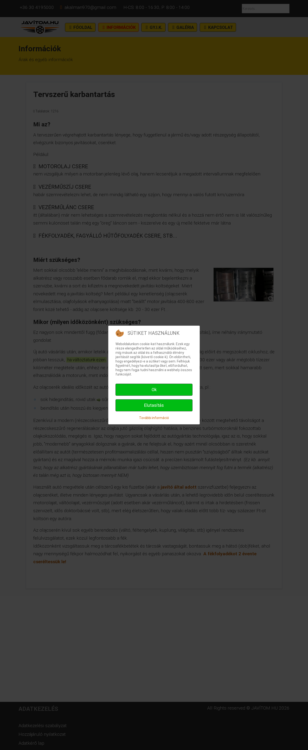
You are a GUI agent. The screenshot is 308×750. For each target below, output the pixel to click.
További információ (154, 418)
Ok (154, 389)
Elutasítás (154, 405)
